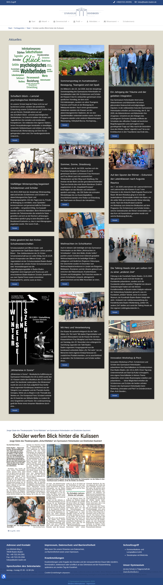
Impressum (74, 552)
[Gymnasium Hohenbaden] (81, 12)
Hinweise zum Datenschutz (73, 549)
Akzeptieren (8, 580)
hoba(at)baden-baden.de (16, 560)
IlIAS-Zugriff (11, 2)
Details (14, 140)
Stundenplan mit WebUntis (137, 555)
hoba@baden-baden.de (147, 2)
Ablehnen (24, 580)
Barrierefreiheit (53, 552)
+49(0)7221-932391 (124, 2)
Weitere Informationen (76, 584)
